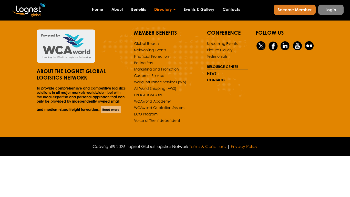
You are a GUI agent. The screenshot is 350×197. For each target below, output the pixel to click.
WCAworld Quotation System (159, 107)
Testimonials (217, 56)
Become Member (294, 9)
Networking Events (150, 50)
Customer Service (149, 75)
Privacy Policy (244, 146)
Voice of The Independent (157, 120)
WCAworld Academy (152, 101)
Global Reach (146, 43)
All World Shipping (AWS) (155, 88)
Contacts (231, 9)
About (117, 9)
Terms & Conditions (207, 146)
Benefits (138, 9)
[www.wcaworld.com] (81, 46)
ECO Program (146, 114)
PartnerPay (143, 63)
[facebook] (273, 46)
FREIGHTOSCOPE (148, 95)
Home (97, 9)
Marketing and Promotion (156, 69)
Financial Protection (151, 56)
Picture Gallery (220, 50)
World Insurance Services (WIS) (160, 82)
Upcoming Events (222, 43)
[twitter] (261, 46)
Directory (163, 9)
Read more (110, 109)
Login (330, 9)
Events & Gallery (199, 9)
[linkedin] (285, 46)
